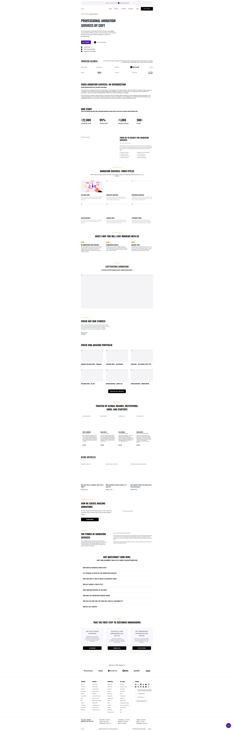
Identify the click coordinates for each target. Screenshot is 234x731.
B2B (121, 709)
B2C (121, 712)
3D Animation (95, 686)
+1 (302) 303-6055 (141, 693)
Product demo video (96, 695)
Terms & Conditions (110, 728)
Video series (122, 689)
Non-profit (109, 689)
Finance (109, 691)
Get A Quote (147, 8)
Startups (121, 684)
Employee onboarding (124, 702)
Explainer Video (95, 691)
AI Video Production (96, 709)
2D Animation (95, 684)
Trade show (122, 698)
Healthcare (110, 686)
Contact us (83, 686)
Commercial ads (95, 698)
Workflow (83, 689)
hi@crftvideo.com (141, 697)
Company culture (123, 686)
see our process (89, 519)
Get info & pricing (142, 648)
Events (121, 693)
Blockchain (110, 684)
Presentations (122, 695)
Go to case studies (84, 333)
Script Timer (83, 707)
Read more (84, 445)
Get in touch (86, 42)
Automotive (110, 709)
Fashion (109, 707)
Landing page (123, 700)
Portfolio (82, 693)
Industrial (109, 705)
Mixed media (94, 702)
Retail (109, 702)
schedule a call (116, 648)
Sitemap (100, 728)
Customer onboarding (124, 705)
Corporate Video (95, 705)
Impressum (116, 728)
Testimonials (83, 691)
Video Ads (94, 693)
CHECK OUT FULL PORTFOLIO (117, 391)
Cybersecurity (110, 698)
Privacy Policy (104, 728)
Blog (82, 700)
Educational (110, 693)
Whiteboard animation (96, 700)
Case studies (83, 695)
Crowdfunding (123, 707)
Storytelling (122, 691)
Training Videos (95, 689)
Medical (109, 700)
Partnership (83, 705)
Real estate (110, 695)
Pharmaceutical (111, 712)
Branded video (95, 707)
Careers (82, 702)
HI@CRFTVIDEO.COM (131, 560)
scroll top (149, 729)
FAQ (82, 698)
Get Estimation (92, 648)
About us (83, 684)
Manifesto (83, 709)
